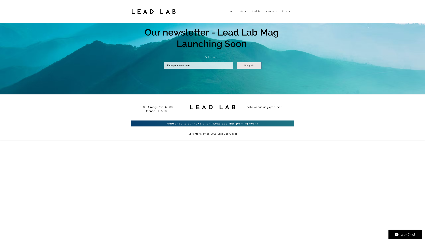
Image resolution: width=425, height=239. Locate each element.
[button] (271, 11)
